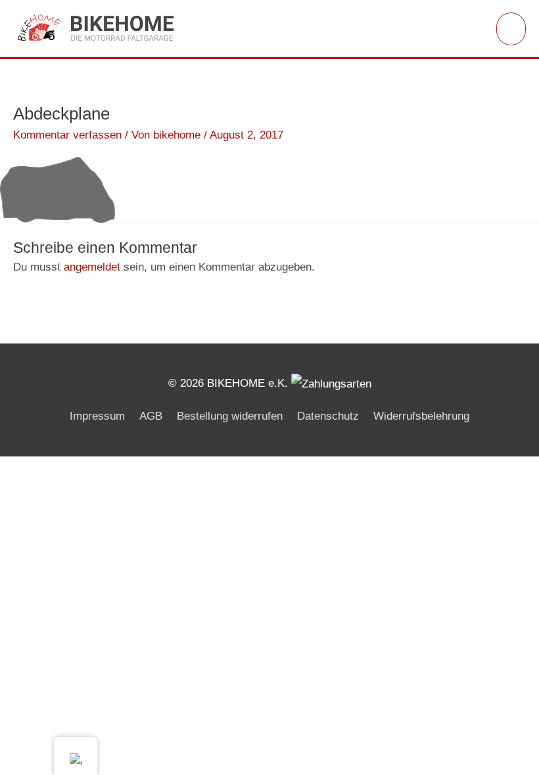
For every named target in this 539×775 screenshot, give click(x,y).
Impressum (97, 416)
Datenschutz (328, 416)
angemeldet (92, 267)
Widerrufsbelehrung (421, 416)
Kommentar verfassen (67, 135)
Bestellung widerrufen (230, 416)
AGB (150, 416)
